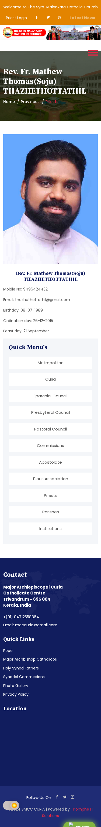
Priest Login (16, 17)
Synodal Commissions (24, 676)
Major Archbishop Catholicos (30, 659)
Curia (50, 379)
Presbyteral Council (50, 412)
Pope (8, 650)
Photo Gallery (15, 685)
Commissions (50, 445)
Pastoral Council (50, 429)
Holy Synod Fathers (21, 668)
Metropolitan (51, 362)
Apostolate (50, 462)
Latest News (82, 17)
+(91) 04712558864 (21, 617)
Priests (50, 495)
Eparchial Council (50, 396)
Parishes (50, 512)
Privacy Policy (16, 694)
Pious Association (50, 478)
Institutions (50, 528)
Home (9, 101)
